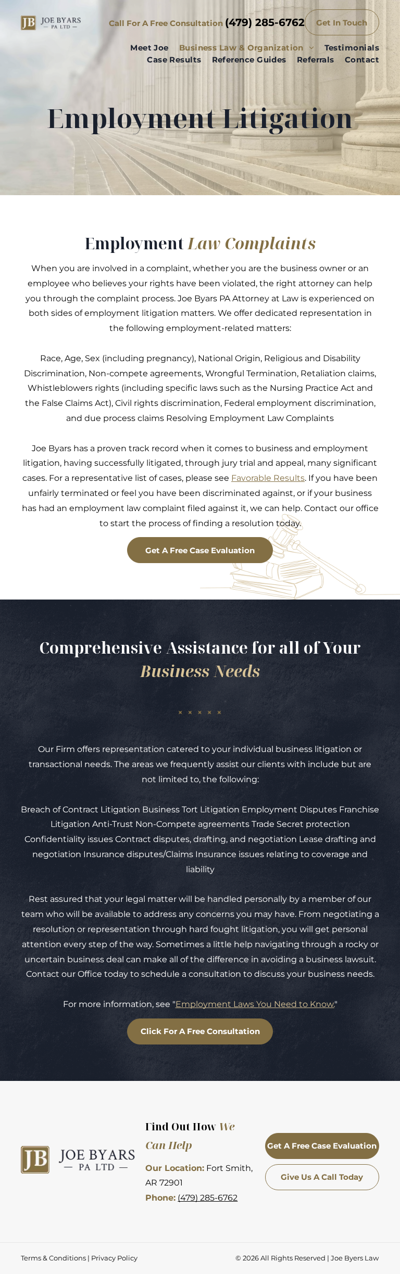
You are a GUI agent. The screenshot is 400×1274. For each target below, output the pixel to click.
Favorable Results (268, 478)
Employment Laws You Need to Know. (255, 1004)
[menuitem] (144, 48)
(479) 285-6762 (265, 22)
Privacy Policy (114, 1258)
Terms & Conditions (53, 1258)
